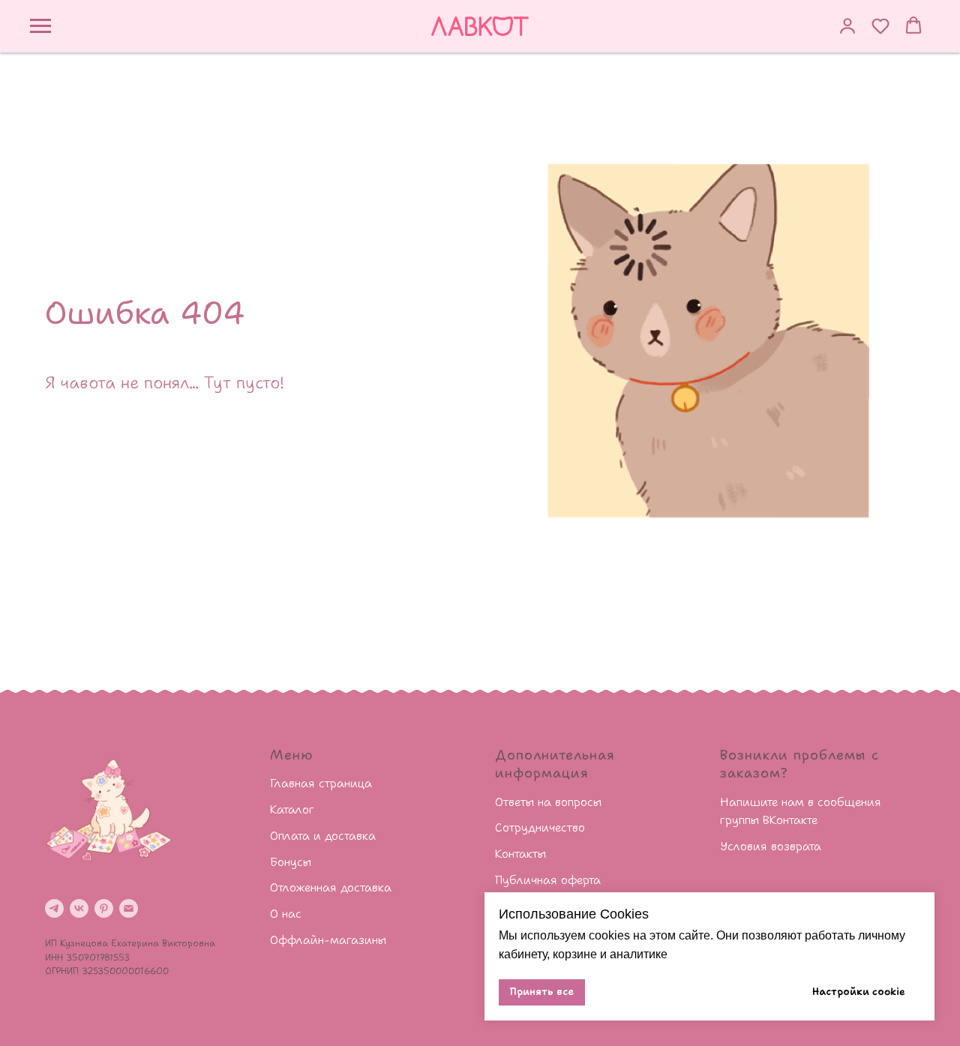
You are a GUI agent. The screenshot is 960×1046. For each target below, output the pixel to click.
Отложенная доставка (331, 887)
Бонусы (290, 862)
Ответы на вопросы (548, 802)
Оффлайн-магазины (328, 940)
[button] (847, 25)
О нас (286, 914)
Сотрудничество (540, 827)
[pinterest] (103, 908)
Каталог (292, 809)
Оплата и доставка (323, 836)
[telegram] (54, 908)
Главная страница (321, 783)
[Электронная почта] (128, 908)
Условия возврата (770, 846)
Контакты (520, 854)
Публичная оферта (548, 880)
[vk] (79, 908)
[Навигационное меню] (40, 26)
